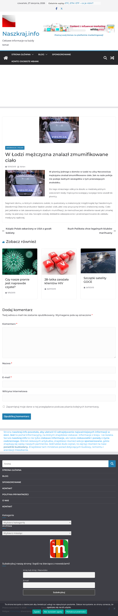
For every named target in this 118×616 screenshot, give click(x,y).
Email (26, 580)
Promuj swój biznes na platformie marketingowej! (79, 35)
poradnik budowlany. (16, 447)
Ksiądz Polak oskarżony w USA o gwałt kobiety (29, 230)
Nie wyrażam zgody (53, 612)
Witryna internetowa (14, 391)
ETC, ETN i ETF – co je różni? (79, 3)
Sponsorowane (61, 54)
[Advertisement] (59, 86)
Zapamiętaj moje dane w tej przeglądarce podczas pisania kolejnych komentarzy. (52, 406)
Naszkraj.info (20, 33)
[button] (32, 54)
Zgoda (37, 612)
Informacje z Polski (14, 148)
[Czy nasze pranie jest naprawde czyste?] (19, 250)
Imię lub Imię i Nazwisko (35, 570)
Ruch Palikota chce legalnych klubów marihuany (90, 230)
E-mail (7, 377)
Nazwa (7, 363)
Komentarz (9, 324)
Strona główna (21, 54)
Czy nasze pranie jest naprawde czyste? (17, 283)
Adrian (22, 167)
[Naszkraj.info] (5, 57)
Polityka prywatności (76, 612)
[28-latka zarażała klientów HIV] (59, 250)
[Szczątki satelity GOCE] (98, 250)
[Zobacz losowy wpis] (112, 57)
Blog (41, 54)
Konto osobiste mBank (25, 61)
